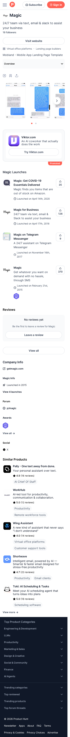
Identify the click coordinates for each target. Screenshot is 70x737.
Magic (18, 267)
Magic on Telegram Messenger (26, 236)
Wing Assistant (23, 523)
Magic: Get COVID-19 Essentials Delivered (27, 182)
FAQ (39, 725)
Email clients (42, 578)
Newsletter (10, 725)
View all (34, 350)
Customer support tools (29, 548)
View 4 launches (12, 391)
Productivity (22, 508)
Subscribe (35, 4)
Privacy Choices (36, 732)
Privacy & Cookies (14, 732)
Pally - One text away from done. (34, 466)
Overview (9, 63)
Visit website (33, 41)
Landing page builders (48, 48)
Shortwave (20, 556)
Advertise (52, 732)
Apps (22, 725)
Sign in (57, 4)
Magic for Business (26, 209)
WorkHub (19, 490)
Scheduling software (27, 605)
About (30, 725)
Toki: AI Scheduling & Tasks (31, 586)
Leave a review (33, 335)
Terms (47, 725)
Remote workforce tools (30, 515)
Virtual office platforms (19, 48)
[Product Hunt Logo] (12, 5)
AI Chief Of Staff (25, 481)
